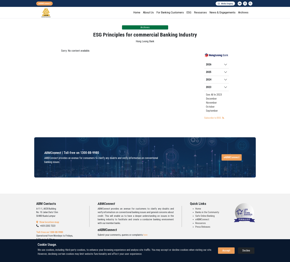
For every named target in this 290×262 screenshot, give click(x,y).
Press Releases (202, 226)
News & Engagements (222, 12)
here (145, 235)
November (211, 102)
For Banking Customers (170, 12)
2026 (208, 64)
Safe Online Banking (205, 216)
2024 (208, 79)
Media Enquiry (227, 4)
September (212, 110)
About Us (148, 12)
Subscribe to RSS (212, 118)
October (210, 106)
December (211, 98)
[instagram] (245, 4)
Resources (200, 12)
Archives (243, 12)
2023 (208, 87)
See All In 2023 (214, 94)
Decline (246, 250)
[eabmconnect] (44, 4)
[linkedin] (240, 4)
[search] (250, 4)
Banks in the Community (207, 212)
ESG (188, 12)
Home (136, 12)
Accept (226, 250)
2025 (208, 72)
